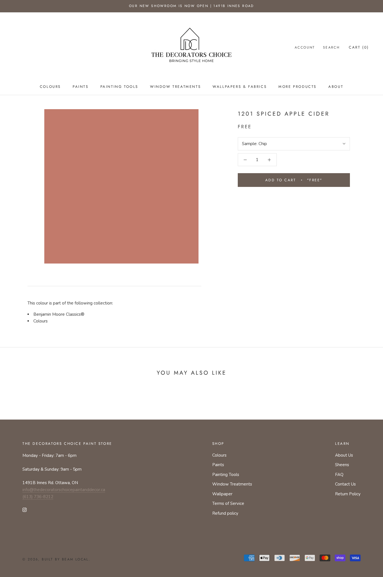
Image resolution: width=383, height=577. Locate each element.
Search (331, 47)
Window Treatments (175, 86)
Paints (81, 86)
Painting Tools (119, 86)
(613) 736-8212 (37, 497)
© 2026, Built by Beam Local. (56, 559)
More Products (297, 86)
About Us (344, 455)
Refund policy (225, 513)
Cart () (359, 47)
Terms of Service (228, 503)
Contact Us (345, 484)
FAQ (339, 474)
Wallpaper (222, 494)
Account (305, 47)
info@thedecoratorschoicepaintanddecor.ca (63, 490)
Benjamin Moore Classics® (58, 314)
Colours (50, 86)
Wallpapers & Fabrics (240, 86)
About (335, 86)
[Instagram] (24, 509)
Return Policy (348, 494)
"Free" (293, 180)
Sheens (342, 465)
